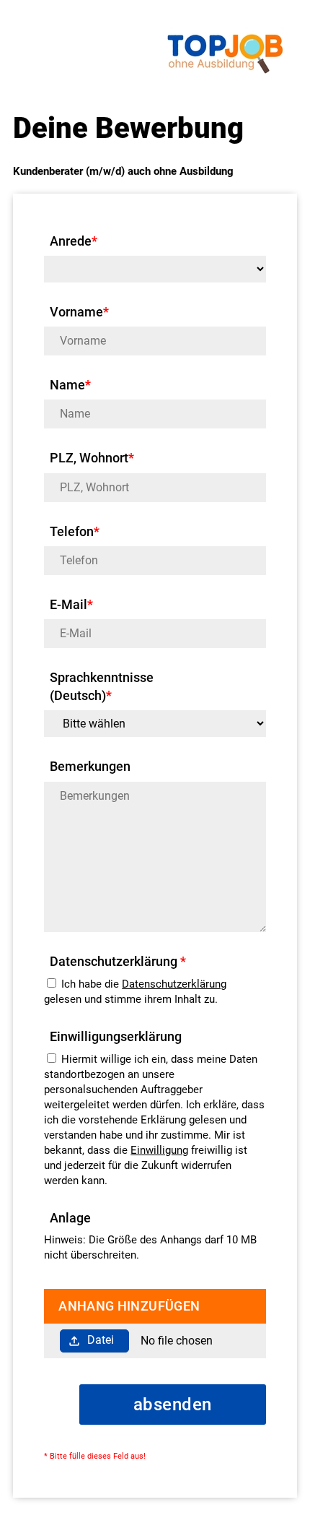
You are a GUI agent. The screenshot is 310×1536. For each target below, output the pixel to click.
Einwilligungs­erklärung (116, 1036)
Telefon (74, 531)
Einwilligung (159, 1150)
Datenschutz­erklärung (118, 961)
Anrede (73, 241)
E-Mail (71, 604)
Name (70, 384)
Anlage (70, 1217)
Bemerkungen (90, 766)
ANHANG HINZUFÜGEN (129, 1305)
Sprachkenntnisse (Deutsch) (102, 686)
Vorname (79, 311)
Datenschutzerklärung (174, 984)
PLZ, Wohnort (92, 457)
